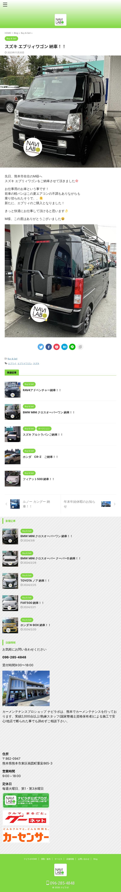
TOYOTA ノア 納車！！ (35, 580)
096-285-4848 (62, 883)
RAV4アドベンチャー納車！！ (42, 390)
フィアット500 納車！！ (39, 479)
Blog (95, 859)
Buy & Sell (12, 358)
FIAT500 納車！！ (32, 602)
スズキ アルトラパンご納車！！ (43, 434)
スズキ (36, 363)
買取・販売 (46, 859)
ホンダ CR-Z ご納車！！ (40, 456)
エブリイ (12, 363)
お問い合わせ (83, 859)
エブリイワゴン (24, 363)
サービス (58, 859)
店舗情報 (70, 859)
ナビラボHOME (30, 859)
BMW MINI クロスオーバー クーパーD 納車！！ (50, 558)
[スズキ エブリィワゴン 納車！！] (64, 347)
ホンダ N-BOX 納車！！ (35, 625)
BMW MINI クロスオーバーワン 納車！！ (49, 412)
